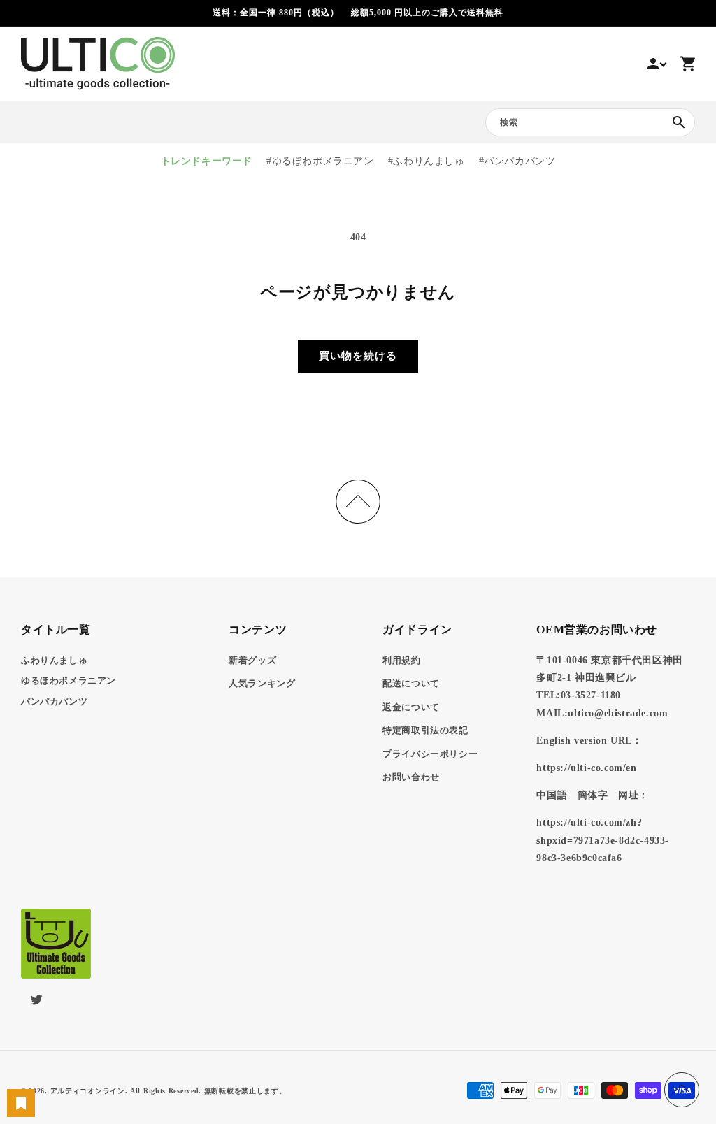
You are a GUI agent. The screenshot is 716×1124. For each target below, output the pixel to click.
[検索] (679, 122)
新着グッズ (252, 660)
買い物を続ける (358, 355)
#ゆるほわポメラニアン (320, 161)
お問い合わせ (411, 777)
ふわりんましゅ (54, 660)
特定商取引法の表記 (425, 730)
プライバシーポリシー (430, 754)
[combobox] (590, 122)
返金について (411, 707)
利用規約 (401, 660)
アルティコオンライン (87, 1091)
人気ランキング (262, 683)
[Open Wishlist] (21, 1103)
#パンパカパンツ (517, 161)
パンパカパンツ (54, 701)
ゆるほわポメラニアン (68, 680)
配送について (411, 683)
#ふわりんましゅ (426, 161)
